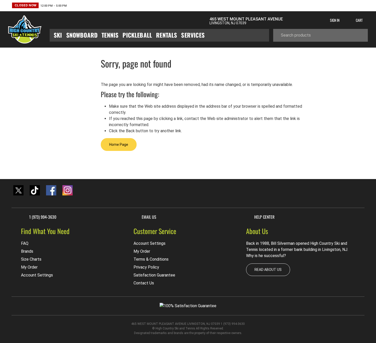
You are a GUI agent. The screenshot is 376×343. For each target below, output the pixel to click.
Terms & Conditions (151, 259)
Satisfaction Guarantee (154, 275)
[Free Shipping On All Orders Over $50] (173, 21)
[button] (39, 6)
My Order (29, 267)
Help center (264, 217)
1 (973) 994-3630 (42, 217)
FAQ (24, 243)
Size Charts (31, 259)
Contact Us (144, 283)
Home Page (118, 144)
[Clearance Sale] (72, 21)
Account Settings (37, 275)
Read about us (268, 270)
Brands (27, 251)
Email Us (149, 217)
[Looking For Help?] (123, 21)
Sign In (334, 20)
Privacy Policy (146, 267)
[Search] (360, 35)
